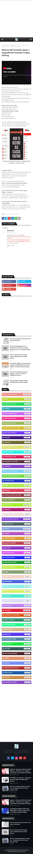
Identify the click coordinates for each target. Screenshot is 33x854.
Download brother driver (15, 495)
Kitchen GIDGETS (15, 552)
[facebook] (9, 281)
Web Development (15, 624)
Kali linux (15, 548)
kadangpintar (21, 241)
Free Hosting (15, 524)
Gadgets (15, 533)
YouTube (15, 648)
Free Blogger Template (15, 519)
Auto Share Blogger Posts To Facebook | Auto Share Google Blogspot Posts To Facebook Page (20, 347)
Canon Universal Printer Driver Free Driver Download (20, 339)
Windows (15, 634)
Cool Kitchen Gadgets (15, 476)
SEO (15, 591)
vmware (15, 663)
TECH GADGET (15, 600)
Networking (15, 581)
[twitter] (24, 281)
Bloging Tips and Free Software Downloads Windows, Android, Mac (18, 850)
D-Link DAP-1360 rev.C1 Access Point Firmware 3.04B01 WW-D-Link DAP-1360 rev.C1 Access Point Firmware (20, 365)
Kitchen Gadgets (15, 557)
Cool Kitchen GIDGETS (15, 471)
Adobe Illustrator (15, 404)
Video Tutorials (9, 45)
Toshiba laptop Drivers (15, 615)
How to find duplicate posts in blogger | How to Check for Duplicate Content (19, 373)
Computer (15, 466)
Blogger (15, 437)
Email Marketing (15, 500)
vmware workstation (15, 668)
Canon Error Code (15, 457)
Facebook (15, 509)
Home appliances (15, 538)
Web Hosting (15, 629)
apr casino (12, 241)
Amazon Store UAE (15, 418)
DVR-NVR (15, 490)
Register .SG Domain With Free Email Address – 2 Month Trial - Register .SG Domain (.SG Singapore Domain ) (20, 770)
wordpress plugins (15, 682)
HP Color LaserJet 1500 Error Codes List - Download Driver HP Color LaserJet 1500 (20, 788)
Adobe (15, 399)
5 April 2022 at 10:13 (12, 232)
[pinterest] (9, 285)
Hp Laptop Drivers (15, 543)
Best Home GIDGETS (15, 433)
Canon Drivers (15, 452)
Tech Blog (7, 214)
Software (15, 596)
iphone (15, 658)
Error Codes (15, 505)
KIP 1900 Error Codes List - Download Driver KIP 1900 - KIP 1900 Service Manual (20, 779)
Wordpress (15, 644)
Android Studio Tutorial (15, 428)
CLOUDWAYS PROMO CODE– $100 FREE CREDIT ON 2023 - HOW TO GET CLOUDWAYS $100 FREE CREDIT (20, 810)
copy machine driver (15, 653)
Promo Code (15, 586)
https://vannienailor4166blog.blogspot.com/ (18, 240)
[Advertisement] (16, 19)
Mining (15, 572)
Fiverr (15, 514)
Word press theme (15, 639)
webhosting (15, 672)
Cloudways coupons (15, 461)
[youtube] (9, 289)
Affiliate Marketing (15, 413)
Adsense (15, 409)
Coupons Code (15, 481)
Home (3, 45)
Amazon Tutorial (15, 423)
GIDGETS (15, 528)
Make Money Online (15, 562)
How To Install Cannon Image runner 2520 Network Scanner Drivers (18, 356)
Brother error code (15, 447)
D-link (15, 485)
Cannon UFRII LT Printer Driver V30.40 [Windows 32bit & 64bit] (19, 381)
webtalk (15, 677)
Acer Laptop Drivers (15, 394)
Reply (9, 245)
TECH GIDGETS (15, 605)
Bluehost (15, 442)
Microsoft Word (15, 567)
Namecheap (15, 576)
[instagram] (24, 285)
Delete (12, 245)
